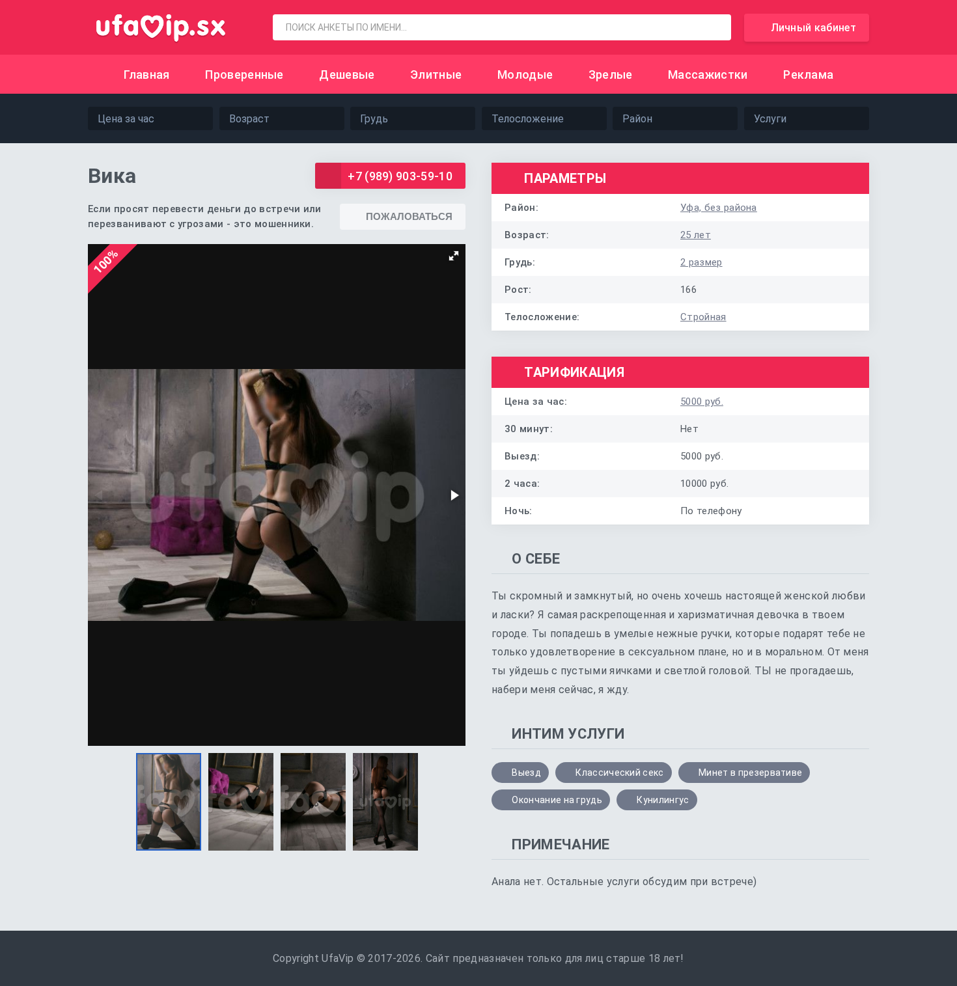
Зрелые (611, 74)
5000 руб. (701, 401)
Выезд (526, 772)
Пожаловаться (409, 216)
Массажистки (708, 74)
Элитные (436, 74)
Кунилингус (663, 800)
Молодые (525, 74)
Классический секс (619, 772)
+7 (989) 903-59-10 (400, 176)
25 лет (695, 235)
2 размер (701, 262)
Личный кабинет (813, 27)
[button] (453, 255)
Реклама (808, 74)
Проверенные (244, 74)
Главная (147, 74)
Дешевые (346, 74)
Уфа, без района (718, 207)
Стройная (703, 317)
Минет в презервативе (750, 772)
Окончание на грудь (557, 800)
